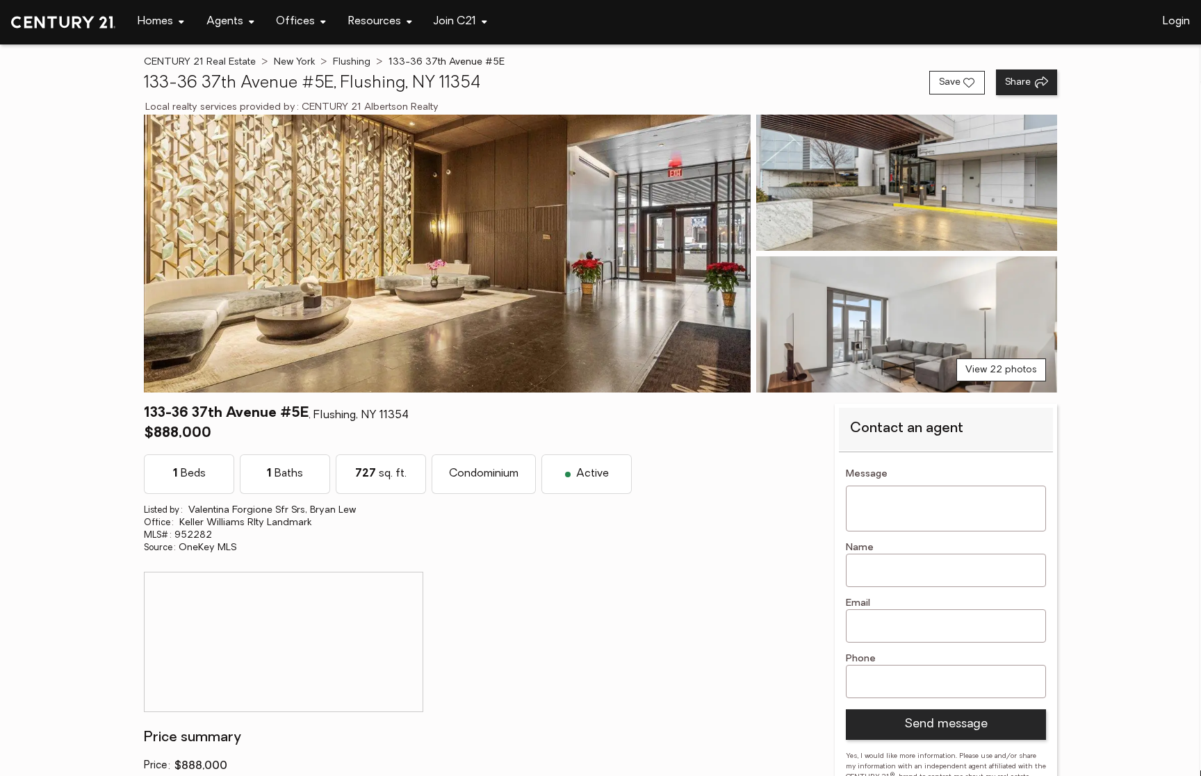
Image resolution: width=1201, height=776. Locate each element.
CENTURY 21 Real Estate (200, 62)
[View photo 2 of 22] (906, 183)
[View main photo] (447, 254)
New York (294, 62)
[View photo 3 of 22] (906, 324)
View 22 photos (1001, 370)
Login (1176, 21)
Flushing (351, 62)
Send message (946, 724)
